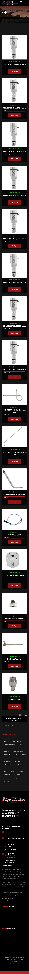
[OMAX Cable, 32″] (13, 510)
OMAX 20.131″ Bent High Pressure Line (14, 453)
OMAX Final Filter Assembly (14, 619)
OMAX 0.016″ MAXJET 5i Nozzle (14, 282)
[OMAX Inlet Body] (13, 674)
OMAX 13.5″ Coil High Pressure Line (14, 411)
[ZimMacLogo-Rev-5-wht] (10, 2)
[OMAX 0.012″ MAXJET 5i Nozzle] (14, 79)
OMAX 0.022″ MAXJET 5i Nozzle (14, 370)
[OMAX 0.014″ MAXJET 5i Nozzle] (14, 167)
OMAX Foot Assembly (14, 659)
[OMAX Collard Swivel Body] (13, 550)
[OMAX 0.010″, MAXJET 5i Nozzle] (14, 36)
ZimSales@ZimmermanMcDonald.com (14, 834)
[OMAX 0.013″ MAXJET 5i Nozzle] (14, 123)
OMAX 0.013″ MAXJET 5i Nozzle (14, 152)
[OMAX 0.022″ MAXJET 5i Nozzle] (14, 341)
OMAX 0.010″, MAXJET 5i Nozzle (14, 64)
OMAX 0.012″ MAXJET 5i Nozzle (14, 108)
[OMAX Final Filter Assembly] (13, 593)
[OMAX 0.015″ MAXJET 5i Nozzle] (14, 210)
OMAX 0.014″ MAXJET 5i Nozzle (14, 195)
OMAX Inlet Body (14, 699)
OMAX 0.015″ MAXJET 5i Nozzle (14, 239)
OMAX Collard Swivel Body (14, 575)
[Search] (24, 2)
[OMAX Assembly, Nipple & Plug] (13, 469)
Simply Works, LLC (17, 963)
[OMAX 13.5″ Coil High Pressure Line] (13, 385)
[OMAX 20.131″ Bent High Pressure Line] (13, 427)
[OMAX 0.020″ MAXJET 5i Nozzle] (14, 297)
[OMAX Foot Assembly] (13, 634)
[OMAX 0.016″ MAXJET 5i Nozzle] (14, 254)
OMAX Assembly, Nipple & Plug (14, 495)
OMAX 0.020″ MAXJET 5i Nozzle (14, 326)
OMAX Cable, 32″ (14, 535)
